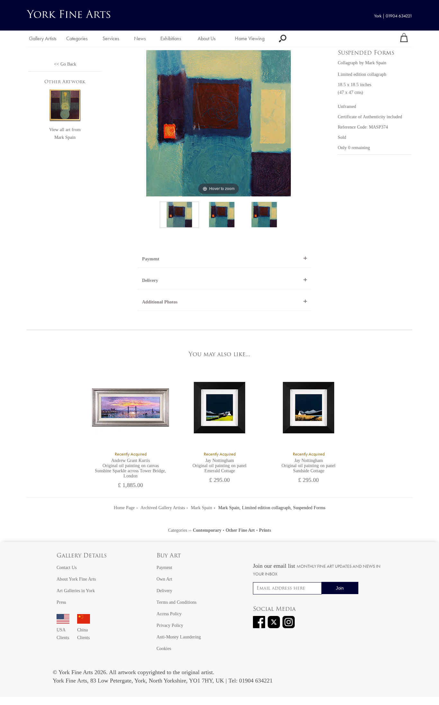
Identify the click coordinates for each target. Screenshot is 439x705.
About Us (207, 38)
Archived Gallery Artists (162, 507)
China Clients (83, 634)
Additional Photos (159, 302)
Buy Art (169, 556)
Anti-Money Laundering (179, 637)
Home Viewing (249, 38)
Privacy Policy (170, 625)
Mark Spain (65, 137)
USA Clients (63, 634)
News (140, 38)
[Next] (286, 123)
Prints (265, 530)
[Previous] (151, 123)
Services (111, 38)
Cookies (164, 648)
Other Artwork (64, 82)
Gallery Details (82, 556)
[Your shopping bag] (404, 39)
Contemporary (207, 530)
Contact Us (66, 567)
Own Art (164, 579)
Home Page (124, 507)
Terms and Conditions (176, 602)
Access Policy (169, 613)
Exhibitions (170, 38)
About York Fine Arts (76, 579)
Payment (150, 259)
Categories (77, 38)
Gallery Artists (43, 38)
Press (61, 602)
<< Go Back (65, 64)
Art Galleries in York (76, 590)
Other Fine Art (240, 530)
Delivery (150, 280)
